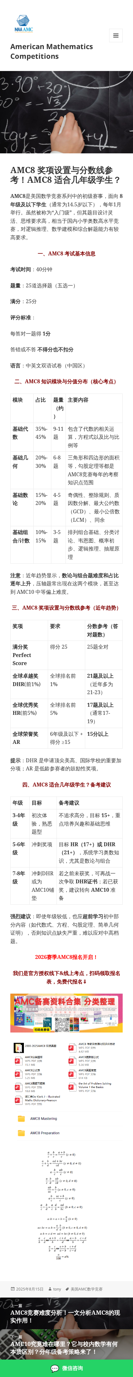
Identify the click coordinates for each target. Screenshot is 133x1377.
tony (57, 1289)
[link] (66, 1368)
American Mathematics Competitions (51, 51)
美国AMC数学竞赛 (87, 1289)
